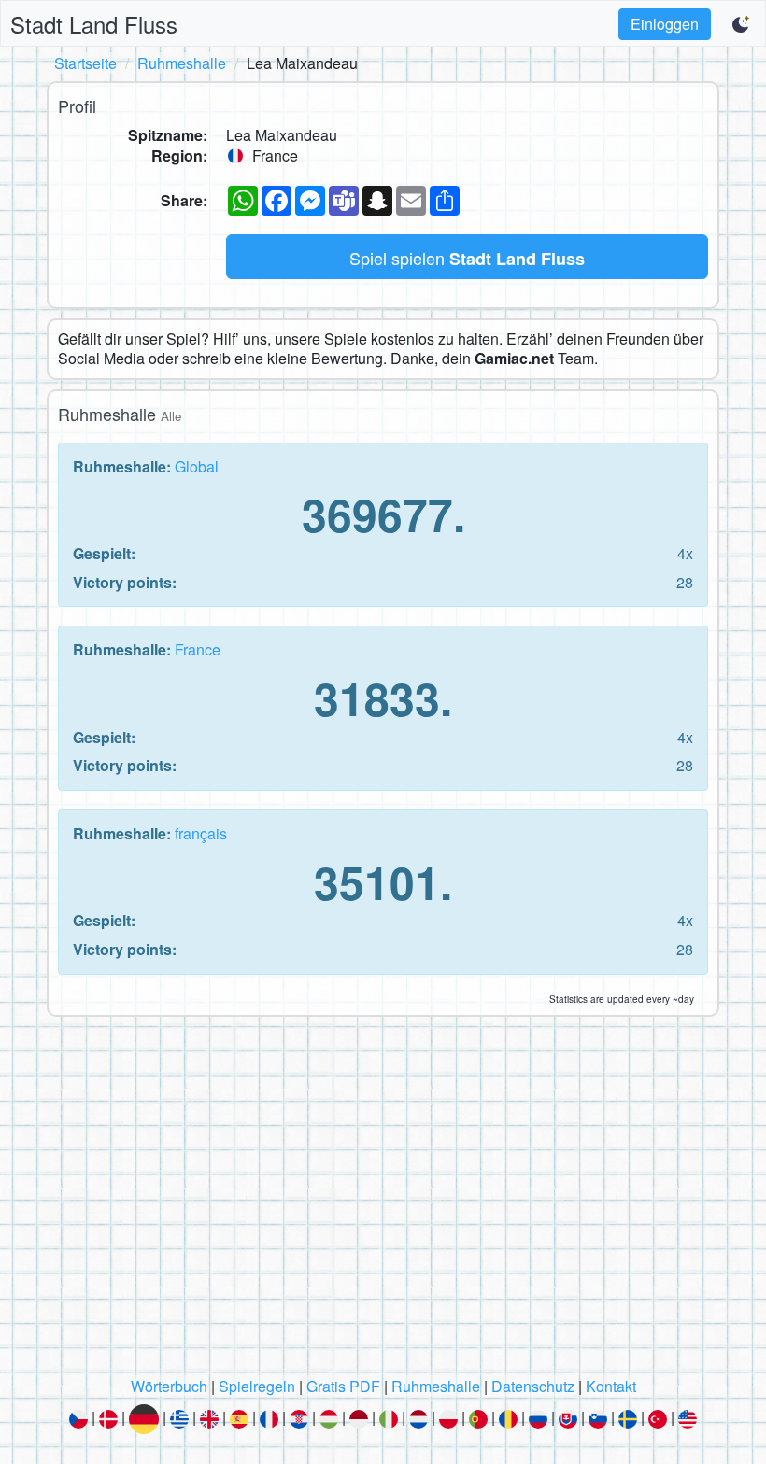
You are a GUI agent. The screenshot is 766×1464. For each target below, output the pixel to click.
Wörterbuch (169, 1386)
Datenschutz (532, 1386)
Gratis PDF (343, 1386)
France (197, 649)
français (201, 833)
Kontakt (611, 1386)
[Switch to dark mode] (741, 24)
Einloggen (665, 24)
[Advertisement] (383, 1201)
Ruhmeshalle (181, 63)
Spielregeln (257, 1386)
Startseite (85, 63)
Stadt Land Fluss (93, 23)
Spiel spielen (467, 258)
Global (197, 466)
